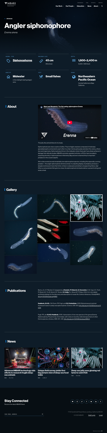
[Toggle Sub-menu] (74, 6)
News (89, 6)
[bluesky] (91, 401)
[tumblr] (100, 401)
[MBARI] (10, 4)
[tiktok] (82, 401)
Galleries (100, 2)
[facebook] (87, 401)
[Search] (101, 6)
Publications (80, 2)
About (96, 6)
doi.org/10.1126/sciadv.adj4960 (47, 296)
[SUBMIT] (42, 414)
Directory (93, 2)
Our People (69, 6)
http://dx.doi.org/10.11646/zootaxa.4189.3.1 (77, 319)
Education (80, 6)
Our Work (59, 6)
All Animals (9, 18)
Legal (101, 415)
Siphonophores (22, 60)
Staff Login (91, 415)
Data (87, 2)
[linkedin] (96, 401)
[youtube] (73, 401)
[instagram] (77, 401)
